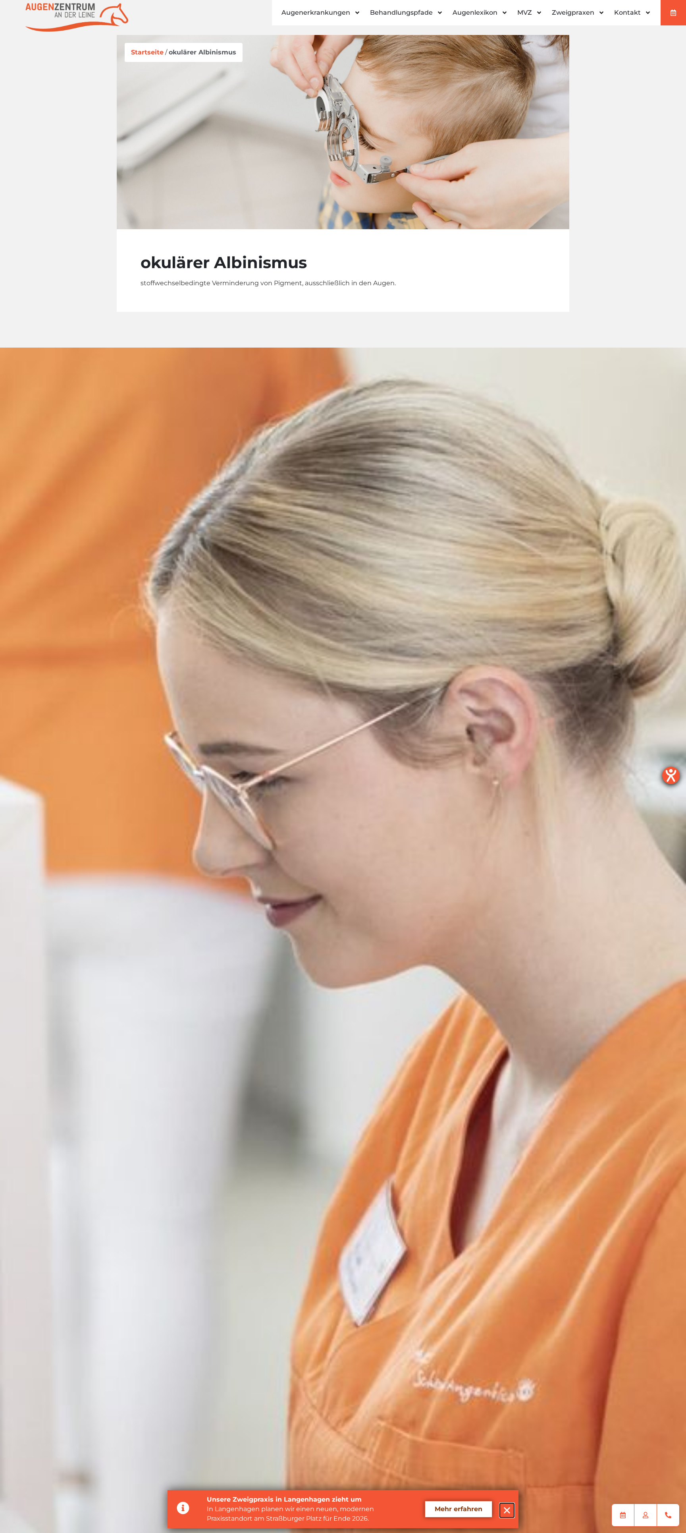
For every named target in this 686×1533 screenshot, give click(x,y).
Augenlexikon (475, 12)
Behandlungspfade (401, 12)
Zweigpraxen (573, 12)
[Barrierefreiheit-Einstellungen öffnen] (671, 775)
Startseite (147, 52)
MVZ (524, 12)
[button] (507, 1510)
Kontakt (627, 12)
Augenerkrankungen (315, 12)
